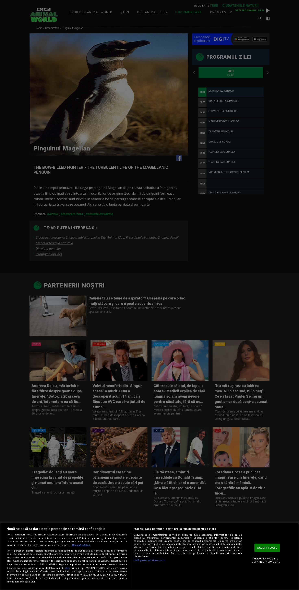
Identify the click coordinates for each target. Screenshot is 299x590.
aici (67, 568)
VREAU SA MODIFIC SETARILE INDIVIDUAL (266, 560)
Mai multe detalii (81, 544)
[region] (149, 556)
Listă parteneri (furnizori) (149, 560)
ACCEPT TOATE (267, 547)
